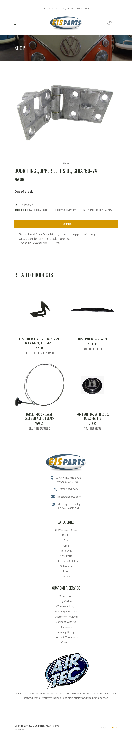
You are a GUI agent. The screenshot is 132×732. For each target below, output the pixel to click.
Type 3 (66, 576)
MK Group (112, 727)
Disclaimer (66, 627)
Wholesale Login (51, 8)
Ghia (30, 210)
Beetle (66, 535)
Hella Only (66, 550)
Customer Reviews (66, 616)
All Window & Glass (66, 530)
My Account (83, 8)
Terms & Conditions (66, 637)
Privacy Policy (66, 632)
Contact (66, 642)
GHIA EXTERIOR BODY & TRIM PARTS (57, 210)
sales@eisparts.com (69, 496)
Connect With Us (66, 621)
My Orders (69, 8)
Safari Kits (66, 566)
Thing (66, 571)
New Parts (66, 556)
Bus (66, 540)
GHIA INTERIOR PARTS (97, 210)
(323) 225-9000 (69, 489)
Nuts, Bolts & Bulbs (66, 561)
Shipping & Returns (66, 611)
